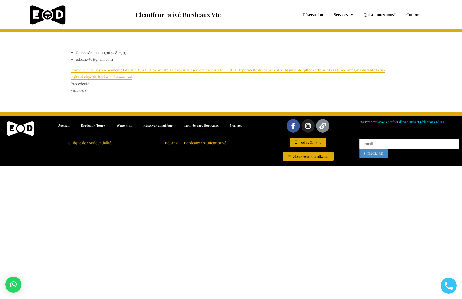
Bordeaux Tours (93, 125)
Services (341, 14)
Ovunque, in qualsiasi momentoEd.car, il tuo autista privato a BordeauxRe (131, 70)
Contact (413, 14)
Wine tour (124, 125)
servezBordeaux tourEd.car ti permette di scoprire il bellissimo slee (248, 70)
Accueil (64, 125)
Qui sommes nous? (380, 14)
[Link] (322, 126)
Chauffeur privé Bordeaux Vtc (178, 14)
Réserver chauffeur (158, 125)
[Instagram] (308, 126)
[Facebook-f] (293, 126)
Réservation (313, 14)
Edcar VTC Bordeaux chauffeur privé (195, 142)
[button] (13, 285)
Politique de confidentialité (88, 142)
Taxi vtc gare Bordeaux (201, 125)
